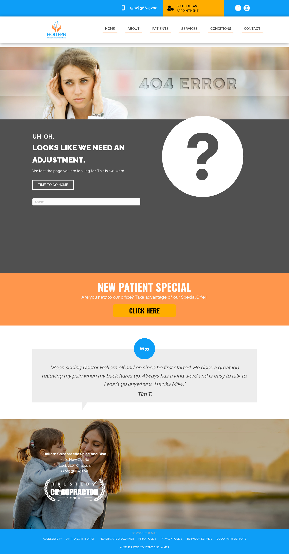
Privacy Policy (171, 538)
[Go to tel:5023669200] (140, 8)
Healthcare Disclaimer (117, 538)
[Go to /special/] (193, 8)
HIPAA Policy (147, 538)
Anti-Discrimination (80, 538)
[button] (53, 185)
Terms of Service (199, 538)
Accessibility (52, 538)
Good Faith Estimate (231, 538)
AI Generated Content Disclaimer (144, 547)
